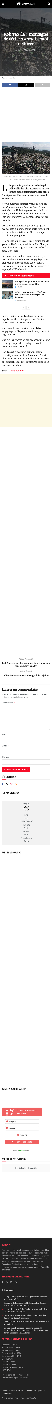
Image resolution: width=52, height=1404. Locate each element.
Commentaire (8, 702)
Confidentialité (7, 1393)
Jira (19, 50)
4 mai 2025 (19, 287)
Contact (5, 1391)
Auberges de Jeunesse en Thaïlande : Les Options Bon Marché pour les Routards (31, 294)
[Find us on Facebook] (2, 783)
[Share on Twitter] (26, 85)
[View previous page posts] (24, 307)
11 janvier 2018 (29, 50)
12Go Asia (22, 1150)
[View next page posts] (28, 307)
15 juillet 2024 (21, 300)
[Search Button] (49, 4)
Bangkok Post (17, 370)
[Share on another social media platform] (42, 85)
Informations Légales (34, 1391)
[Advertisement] (26, 115)
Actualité (12, 78)
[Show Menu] (3, 4)
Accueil (4, 78)
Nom (5, 734)
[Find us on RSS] (16, 783)
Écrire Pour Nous (17, 1391)
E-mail (5, 746)
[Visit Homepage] (26, 3)
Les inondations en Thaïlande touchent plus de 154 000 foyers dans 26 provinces (26, 1316)
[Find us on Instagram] (11, 783)
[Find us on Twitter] (7, 783)
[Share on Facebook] (10, 85)
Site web (5, 757)
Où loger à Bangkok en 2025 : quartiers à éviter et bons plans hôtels (32, 282)
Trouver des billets (23, 1142)
